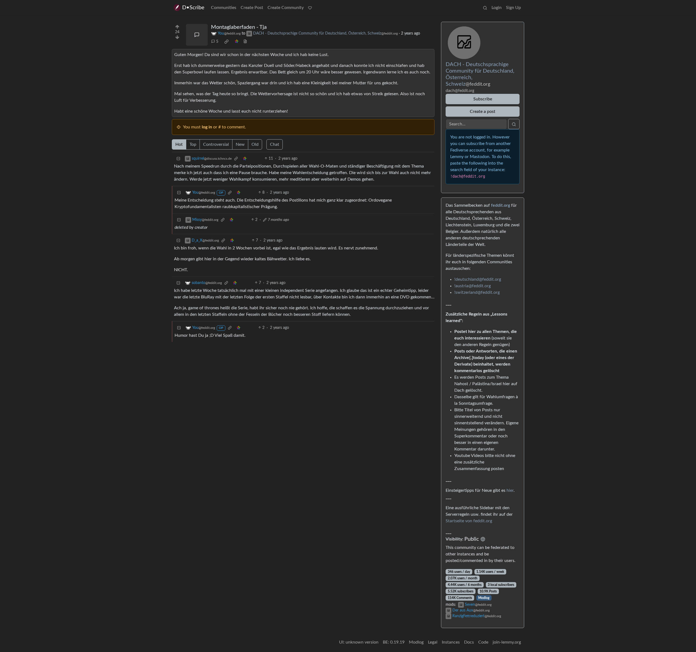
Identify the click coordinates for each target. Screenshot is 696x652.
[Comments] (197, 35)
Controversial (216, 144)
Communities (223, 7)
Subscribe (482, 99)
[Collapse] (178, 158)
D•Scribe (193, 7)
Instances (451, 642)
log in (207, 127)
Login (497, 7)
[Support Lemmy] (310, 7)
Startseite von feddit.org (469, 521)
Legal (432, 642)
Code (483, 642)
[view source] (245, 42)
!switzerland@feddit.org (477, 292)
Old (255, 144)
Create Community (286, 7)
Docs (469, 642)
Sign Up (513, 7)
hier (510, 490)
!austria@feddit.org (472, 286)
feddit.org (500, 205)
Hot (179, 144)
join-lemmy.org (507, 642)
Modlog (483, 598)
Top (192, 144)
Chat (274, 144)
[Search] (485, 7)
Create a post (482, 111)
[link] (226, 41)
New (240, 144)
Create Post (252, 7)
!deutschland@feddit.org (477, 279)
